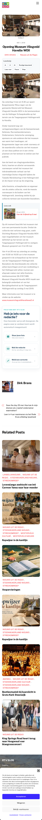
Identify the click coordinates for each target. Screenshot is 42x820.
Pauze (17, 69)
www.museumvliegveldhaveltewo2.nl (18, 300)
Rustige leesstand (25, 65)
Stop (24, 69)
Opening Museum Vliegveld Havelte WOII (21, 48)
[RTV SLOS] (5, 6)
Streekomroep (11, 481)
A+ (15, 65)
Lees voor (8, 69)
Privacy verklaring (25, 815)
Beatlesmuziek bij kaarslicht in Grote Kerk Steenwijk (19, 693)
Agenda (7, 679)
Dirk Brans (10, 55)
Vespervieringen (11, 589)
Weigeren (21, 803)
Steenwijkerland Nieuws (23, 478)
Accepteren (21, 796)
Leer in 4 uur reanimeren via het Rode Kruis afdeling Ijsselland (20, 415)
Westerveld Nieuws (23, 536)
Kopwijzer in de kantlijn (14, 540)
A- (5, 65)
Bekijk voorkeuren (21, 809)
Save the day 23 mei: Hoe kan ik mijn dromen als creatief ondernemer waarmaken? (22, 408)
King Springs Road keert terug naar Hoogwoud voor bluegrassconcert (18, 741)
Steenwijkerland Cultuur (16, 682)
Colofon (5, 765)
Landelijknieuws (12, 475)
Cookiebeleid (14, 815)
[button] (38, 771)
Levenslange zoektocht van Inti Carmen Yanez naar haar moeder (20, 486)
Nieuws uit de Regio (28, 55)
